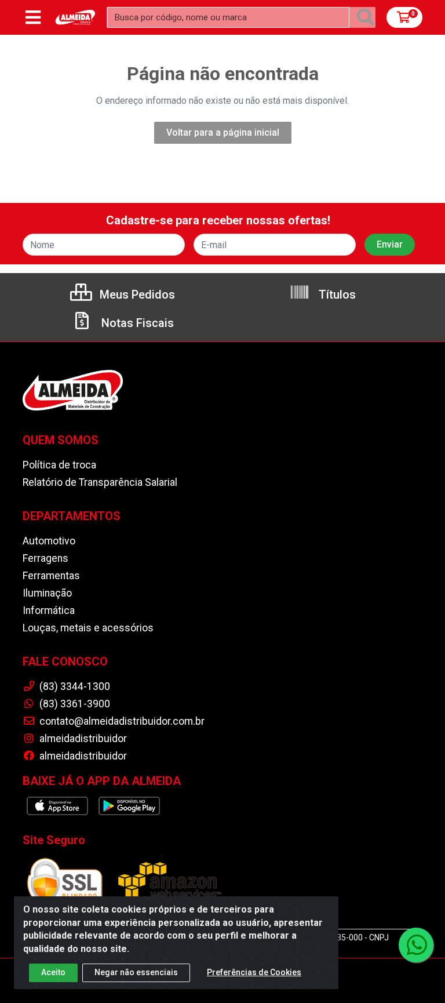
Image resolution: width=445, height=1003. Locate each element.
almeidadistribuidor (82, 738)
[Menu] (33, 17)
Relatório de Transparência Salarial (100, 482)
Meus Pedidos (136, 294)
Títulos (336, 294)
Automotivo (49, 541)
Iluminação (47, 593)
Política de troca (59, 465)
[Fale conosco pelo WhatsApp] (416, 945)
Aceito (53, 972)
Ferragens (45, 558)
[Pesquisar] (365, 17)
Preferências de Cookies (254, 972)
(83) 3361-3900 (73, 704)
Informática (49, 610)
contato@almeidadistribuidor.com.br (121, 721)
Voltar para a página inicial (222, 132)
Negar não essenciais (136, 972)
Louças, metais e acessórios (88, 628)
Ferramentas (51, 576)
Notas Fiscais (136, 323)
